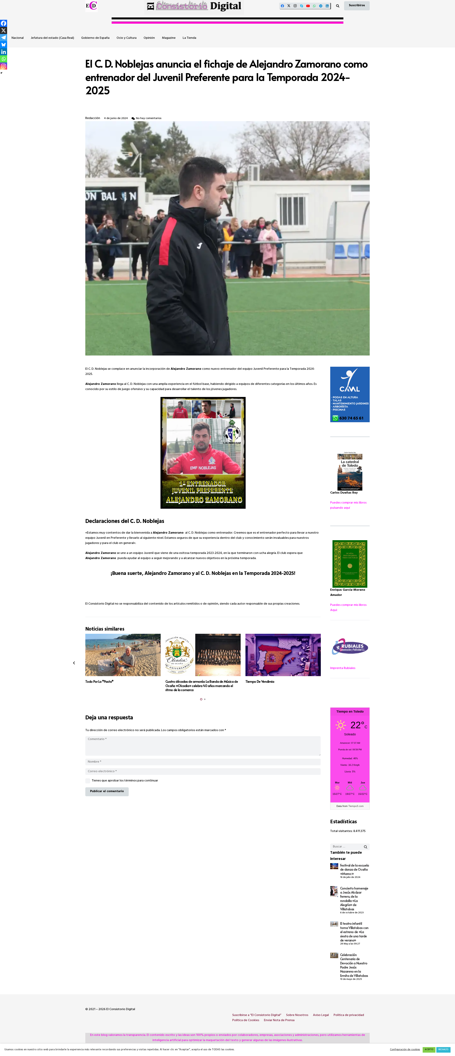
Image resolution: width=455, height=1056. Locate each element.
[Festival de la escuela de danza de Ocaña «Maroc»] (334, 866)
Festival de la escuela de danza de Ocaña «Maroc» (354, 869)
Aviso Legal (321, 1015)
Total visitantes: (341, 831)
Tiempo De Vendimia (259, 681)
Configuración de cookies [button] (405, 1050)
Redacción (92, 118)
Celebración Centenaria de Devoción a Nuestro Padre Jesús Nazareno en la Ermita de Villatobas (354, 965)
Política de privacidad (349, 1015)
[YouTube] (308, 6)
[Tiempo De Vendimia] (283, 655)
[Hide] (1, 73)
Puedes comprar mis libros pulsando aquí (348, 505)
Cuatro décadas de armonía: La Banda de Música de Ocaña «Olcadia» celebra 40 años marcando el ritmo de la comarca (201, 685)
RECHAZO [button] (443, 1050)
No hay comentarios (148, 118)
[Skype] (301, 6)
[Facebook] (282, 6)
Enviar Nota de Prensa (279, 1021)
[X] (289, 6)
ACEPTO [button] (429, 1050)
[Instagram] (295, 6)
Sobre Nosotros (297, 1015)
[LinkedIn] (327, 6)
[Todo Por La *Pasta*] (122, 655)
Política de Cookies (245, 1021)
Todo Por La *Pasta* (99, 681)
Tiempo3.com (356, 806)
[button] (337, 5)
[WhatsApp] (314, 6)
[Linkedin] (3, 51)
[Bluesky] (3, 44)
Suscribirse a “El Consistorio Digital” (256, 1015)
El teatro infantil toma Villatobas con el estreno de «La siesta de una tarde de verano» (354, 931)
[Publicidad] (350, 394)
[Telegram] (321, 6)
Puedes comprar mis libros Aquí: (348, 607)
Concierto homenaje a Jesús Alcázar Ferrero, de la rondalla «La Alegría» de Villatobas (354, 898)
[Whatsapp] (3, 58)
